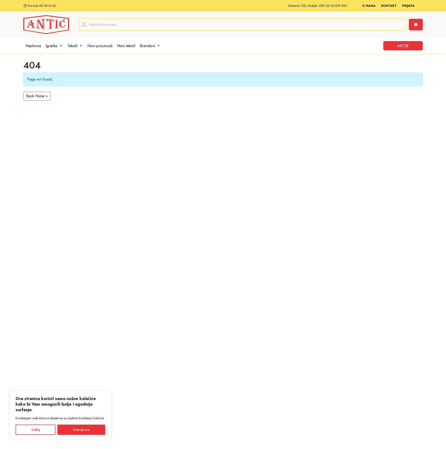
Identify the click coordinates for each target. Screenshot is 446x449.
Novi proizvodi (99, 46)
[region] (60, 415)
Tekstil (72, 46)
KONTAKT (389, 5)
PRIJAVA (408, 5)
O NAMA (369, 5)
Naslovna (33, 46)
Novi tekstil (126, 46)
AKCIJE (403, 46)
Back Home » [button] (37, 96)
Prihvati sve (81, 429)
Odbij (35, 429)
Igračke (51, 46)
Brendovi (147, 46)
